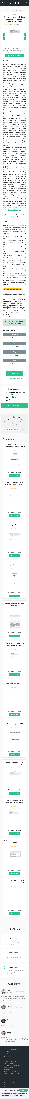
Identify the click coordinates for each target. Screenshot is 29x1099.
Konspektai (6, 1065)
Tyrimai (18, 1073)
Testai (12, 1073)
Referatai (14, 338)
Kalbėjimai (14, 1081)
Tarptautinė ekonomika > (13, 9)
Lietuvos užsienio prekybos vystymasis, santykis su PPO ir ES (14, 724)
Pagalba (6, 1053)
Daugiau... (10, 1097)
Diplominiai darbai (15, 1061)
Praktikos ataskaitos (15, 1077)
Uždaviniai (6, 1075)
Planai (15, 1086)
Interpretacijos (13, 1063)
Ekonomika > (4, 9)
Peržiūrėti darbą (14, 373)
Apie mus (6, 1051)
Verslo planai (7, 1083)
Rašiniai (6, 1071)
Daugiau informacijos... (14, 210)
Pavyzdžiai (15, 1069)
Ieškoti (23, 429)
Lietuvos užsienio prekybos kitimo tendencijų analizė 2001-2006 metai (14, 446)
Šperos (5, 1073)
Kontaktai (6, 1055)
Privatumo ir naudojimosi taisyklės (12, 1056)
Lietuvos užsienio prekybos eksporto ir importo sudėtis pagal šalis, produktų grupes (14, 764)
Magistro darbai (16, 1083)
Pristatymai (6, 1079)
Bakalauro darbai (8, 1084)
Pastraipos (15, 1079)
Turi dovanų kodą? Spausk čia (14, 378)
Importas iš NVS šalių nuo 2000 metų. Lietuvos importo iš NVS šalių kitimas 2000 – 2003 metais (14, 883)
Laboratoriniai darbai (8, 1067)
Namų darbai (7, 1069)
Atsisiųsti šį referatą (15, 55)
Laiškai (5, 1077)
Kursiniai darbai (16, 1065)
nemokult (14, 3)
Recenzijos (13, 1071)
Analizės (6, 1061)
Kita (21, 1075)
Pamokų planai (7, 1086)
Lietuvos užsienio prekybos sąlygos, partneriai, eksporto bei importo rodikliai (14, 683)
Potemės (6, 1081)
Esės (5, 1063)
